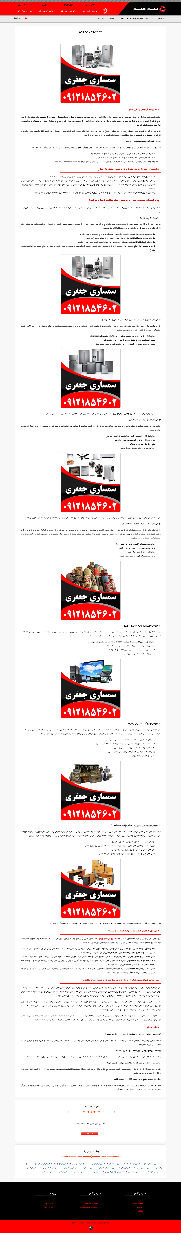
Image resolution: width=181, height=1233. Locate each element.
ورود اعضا (18, 18)
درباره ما (112, 19)
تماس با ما (101, 19)
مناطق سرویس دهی (136, 19)
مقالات (122, 19)
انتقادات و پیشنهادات (89, 1207)
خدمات (150, 19)
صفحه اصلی (161, 19)
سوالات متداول (92, 1203)
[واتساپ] (90, 1230)
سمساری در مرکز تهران (108, 939)
